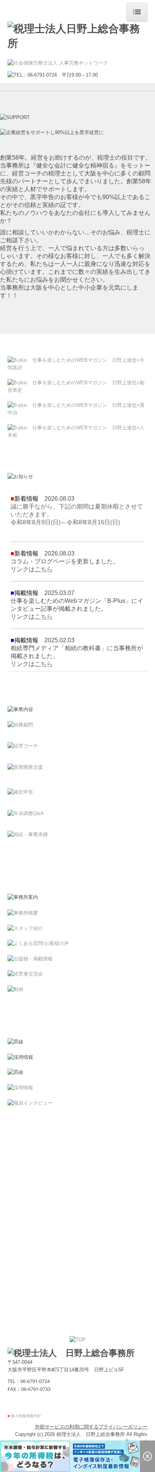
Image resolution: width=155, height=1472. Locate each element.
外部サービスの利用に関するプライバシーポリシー (91, 1427)
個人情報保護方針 (26, 1416)
